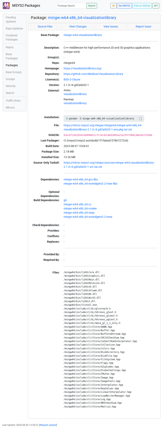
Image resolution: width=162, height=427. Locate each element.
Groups (10, 79)
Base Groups (14, 72)
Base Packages (12, 56)
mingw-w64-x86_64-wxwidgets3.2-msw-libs (90, 183)
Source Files (45, 26)
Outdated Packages (12, 37)
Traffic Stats (13, 100)
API (156, 5)
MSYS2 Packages (25, 6)
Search (91, 5)
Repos (9, 47)
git (65, 200)
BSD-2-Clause (72, 79)
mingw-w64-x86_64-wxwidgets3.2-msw (88, 216)
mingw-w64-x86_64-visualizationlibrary (82, 17)
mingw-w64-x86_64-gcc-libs (81, 179)
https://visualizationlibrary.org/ (83, 68)
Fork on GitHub (142, 5)
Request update (48, 425)
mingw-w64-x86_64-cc (77, 204)
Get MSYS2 (124, 5)
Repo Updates (14, 28)
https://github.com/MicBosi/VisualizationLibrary (93, 73)
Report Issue (143, 26)
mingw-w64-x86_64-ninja (79, 212)
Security (11, 86)
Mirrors (10, 107)
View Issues (111, 26)
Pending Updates (11, 19)
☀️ (113, 5)
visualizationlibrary (75, 94)
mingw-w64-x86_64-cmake (80, 208)
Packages (12, 65)
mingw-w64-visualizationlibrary (83, 35)
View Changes (78, 26)
